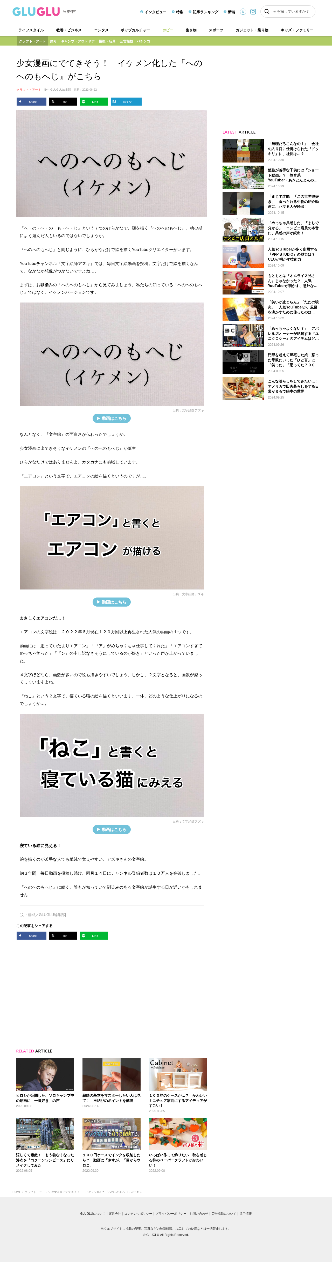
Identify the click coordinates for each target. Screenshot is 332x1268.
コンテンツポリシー (138, 1213)
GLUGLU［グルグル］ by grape (53, 11)
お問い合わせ (199, 1213)
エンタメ (101, 29)
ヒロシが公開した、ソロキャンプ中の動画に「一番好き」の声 (45, 1098)
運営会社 (115, 1213)
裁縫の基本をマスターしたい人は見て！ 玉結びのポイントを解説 (111, 1098)
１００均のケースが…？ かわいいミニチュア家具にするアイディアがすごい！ (178, 1100)
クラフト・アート (32, 41)
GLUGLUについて (93, 1213)
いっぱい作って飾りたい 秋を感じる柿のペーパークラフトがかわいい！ (178, 1159)
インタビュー (156, 11)
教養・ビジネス (69, 29)
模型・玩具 (107, 41)
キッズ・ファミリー (297, 29)
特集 (179, 11)
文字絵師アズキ (193, 410)
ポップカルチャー (135, 29)
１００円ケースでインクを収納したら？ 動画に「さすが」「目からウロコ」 (111, 1159)
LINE (95, 101)
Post (64, 101)
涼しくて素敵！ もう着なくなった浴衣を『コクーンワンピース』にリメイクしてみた (45, 1159)
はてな (127, 101)
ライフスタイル (31, 29)
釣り (53, 41)
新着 (231, 11)
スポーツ (216, 29)
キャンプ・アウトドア (78, 41)
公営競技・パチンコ (135, 41)
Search (267, 11)
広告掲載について (223, 1213)
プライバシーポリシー (170, 1213)
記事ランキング (205, 11)
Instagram (253, 11)
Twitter (243, 12)
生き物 (191, 29)
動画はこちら (114, 418)
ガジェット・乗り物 (252, 29)
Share (33, 101)
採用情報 (245, 1213)
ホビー (167, 29)
